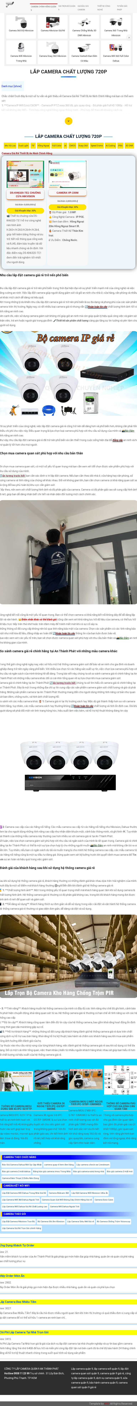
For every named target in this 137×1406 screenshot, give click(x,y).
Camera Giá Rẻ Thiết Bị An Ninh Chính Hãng (27, 153)
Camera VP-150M (67, 192)
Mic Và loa (10, 145)
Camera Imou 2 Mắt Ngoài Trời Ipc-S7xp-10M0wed (86, 1103)
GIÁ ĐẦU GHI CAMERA (83, 8)
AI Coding (110, 145)
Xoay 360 (83, 145)
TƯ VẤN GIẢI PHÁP (122, 8)
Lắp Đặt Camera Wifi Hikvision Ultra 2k (90, 1193)
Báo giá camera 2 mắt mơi (120, 1171)
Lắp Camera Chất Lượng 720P (68, 72)
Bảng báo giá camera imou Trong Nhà (51, 1171)
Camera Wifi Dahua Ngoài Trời (64, 1206)
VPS (106, 1403)
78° (33, 145)
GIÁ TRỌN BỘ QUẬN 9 (66, 8)
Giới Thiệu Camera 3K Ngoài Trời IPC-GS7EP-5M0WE (51, 1106)
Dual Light (23, 145)
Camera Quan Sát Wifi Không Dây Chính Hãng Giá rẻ (67, 1200)
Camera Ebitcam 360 (59, 1193)
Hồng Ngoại (43, 145)
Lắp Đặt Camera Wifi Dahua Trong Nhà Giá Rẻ (24, 1193)
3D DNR (129, 145)
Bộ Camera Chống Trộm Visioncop (113, 1221)
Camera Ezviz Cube (104, 1200)
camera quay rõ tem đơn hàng (59, 1165)
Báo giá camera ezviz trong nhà (88, 1171)
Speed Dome (97, 145)
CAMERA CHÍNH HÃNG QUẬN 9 (43, 8)
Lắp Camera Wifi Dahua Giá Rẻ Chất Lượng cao (24, 1206)
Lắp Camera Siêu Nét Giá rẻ (80, 1221)
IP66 (120, 145)
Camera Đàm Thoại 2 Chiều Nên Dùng (20, 1178)
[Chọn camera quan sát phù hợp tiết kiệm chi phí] (129, 37)
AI (65, 145)
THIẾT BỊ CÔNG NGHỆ (103, 8)
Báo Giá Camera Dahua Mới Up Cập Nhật (21, 1165)
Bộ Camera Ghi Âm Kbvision (51, 1221)
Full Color (56, 145)
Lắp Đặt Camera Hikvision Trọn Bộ (18, 1221)
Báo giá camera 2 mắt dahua (16, 1171)
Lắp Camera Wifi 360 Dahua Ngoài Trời (20, 1200)
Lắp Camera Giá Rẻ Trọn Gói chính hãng (21, 1228)
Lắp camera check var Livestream (93, 1165)
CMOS (72, 145)
